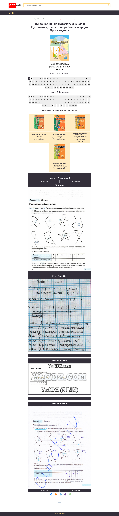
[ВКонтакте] (50, 494)
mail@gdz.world (60, 514)
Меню (11, 13)
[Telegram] (59, 494)
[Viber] (64, 494)
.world (15, 5)
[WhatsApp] (69, 494)
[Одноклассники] (55, 494)
